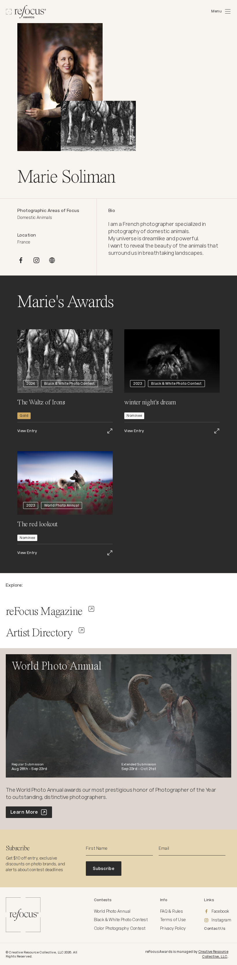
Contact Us (214, 928)
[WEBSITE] (52, 260)
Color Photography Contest (120, 928)
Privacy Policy (173, 928)
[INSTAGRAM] (36, 260)
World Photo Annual (112, 911)
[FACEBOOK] (20, 260)
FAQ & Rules (171, 911)
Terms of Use (173, 919)
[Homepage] (26, 11)
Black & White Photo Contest (121, 919)
